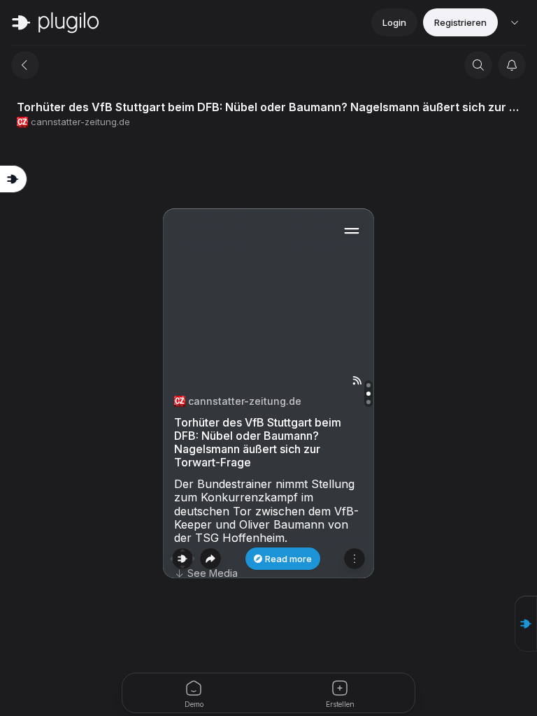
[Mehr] (354, 558)
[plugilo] (55, 22)
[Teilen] (210, 558)
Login (394, 22)
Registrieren (460, 22)
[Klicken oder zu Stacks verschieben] (182, 558)
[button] (526, 624)
